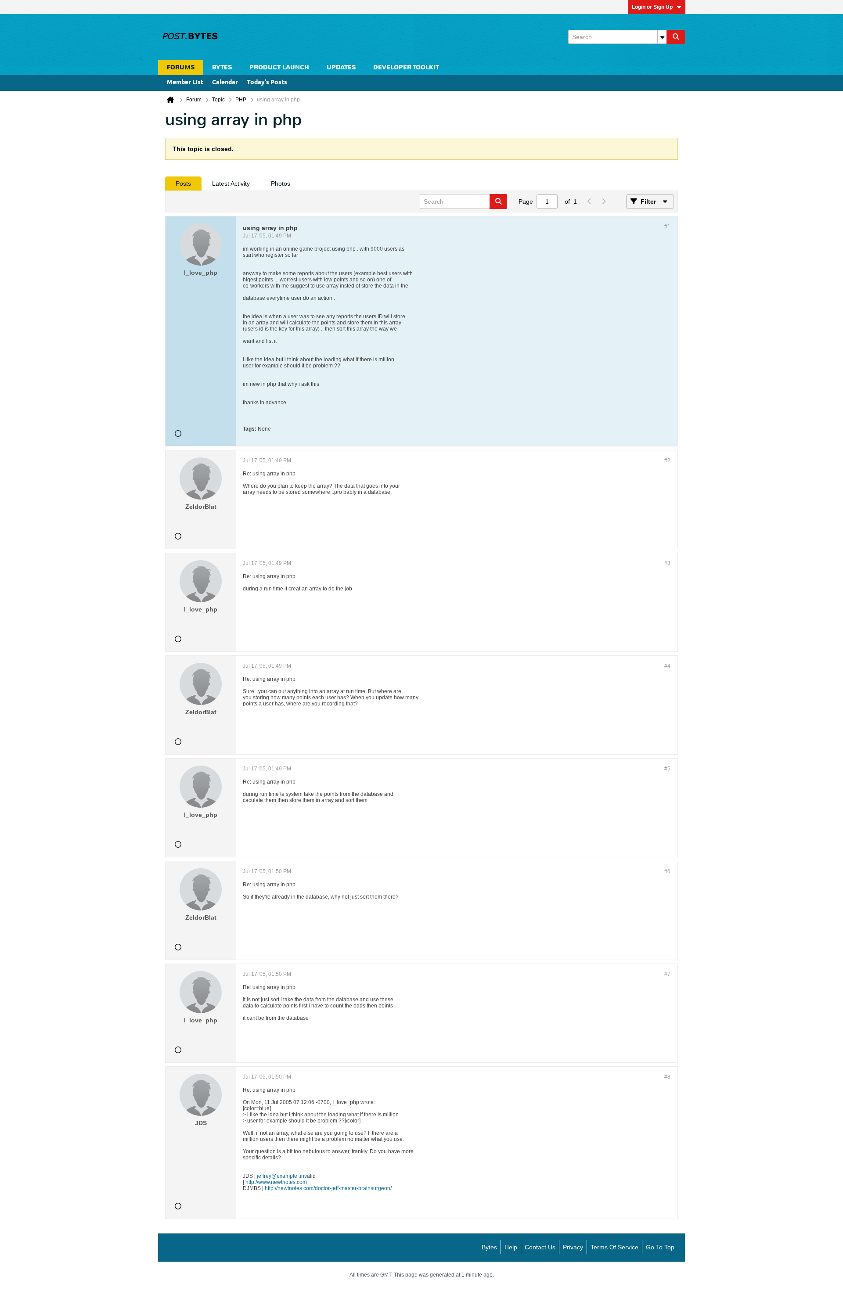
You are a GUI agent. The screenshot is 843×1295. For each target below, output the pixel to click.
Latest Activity (231, 183)
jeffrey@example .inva (283, 1176)
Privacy (573, 1247)
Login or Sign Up (652, 7)
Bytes (489, 1247)
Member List (185, 83)
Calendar (225, 83)
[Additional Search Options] (662, 37)
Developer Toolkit (406, 67)
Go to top (660, 1247)
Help (510, 1247)
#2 (667, 460)
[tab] (183, 183)
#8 (667, 1077)
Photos (280, 183)
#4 (667, 666)
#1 (667, 226)
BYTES (222, 67)
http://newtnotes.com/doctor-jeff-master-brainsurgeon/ (328, 1188)
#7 (667, 974)
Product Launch (279, 67)
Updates (341, 67)
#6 (667, 871)
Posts (183, 183)
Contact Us (540, 1247)
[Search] (675, 37)
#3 (667, 563)
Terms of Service (614, 1247)
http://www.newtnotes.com (276, 1182)
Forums (181, 67)
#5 (667, 769)
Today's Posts (267, 83)
